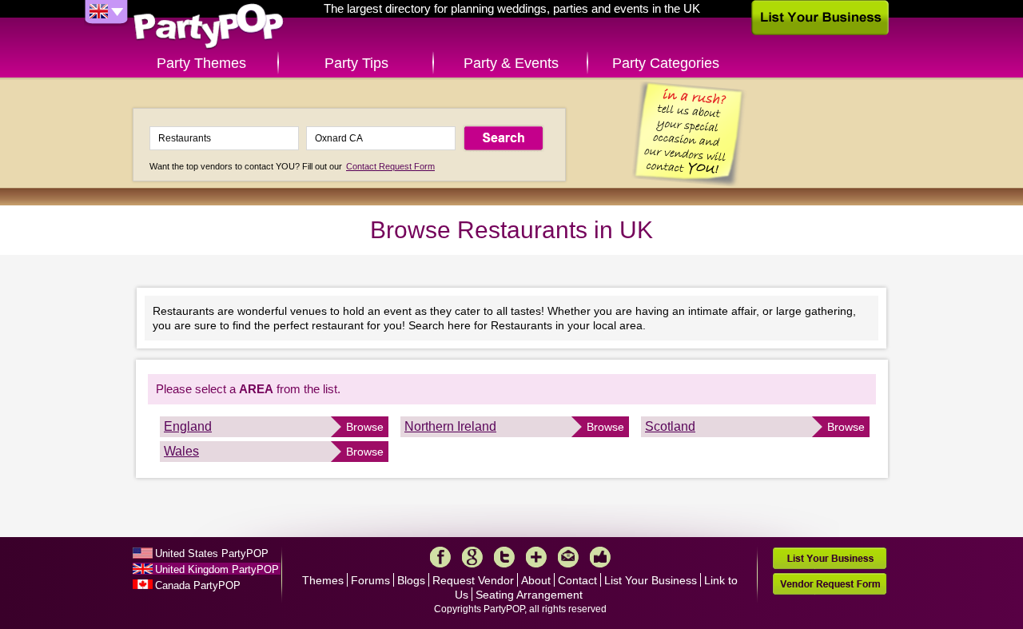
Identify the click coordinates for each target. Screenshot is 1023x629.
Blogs (411, 580)
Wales (181, 451)
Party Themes (201, 63)
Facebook (440, 557)
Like (600, 557)
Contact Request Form (390, 166)
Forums (370, 580)
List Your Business (650, 580)
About (536, 580)
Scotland (670, 426)
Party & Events (511, 63)
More (536, 557)
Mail (568, 557)
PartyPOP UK (209, 26)
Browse (365, 426)
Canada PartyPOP (198, 585)
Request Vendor (473, 580)
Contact (577, 580)
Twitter (504, 557)
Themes (323, 580)
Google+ (472, 557)
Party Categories (665, 63)
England (188, 426)
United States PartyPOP (212, 553)
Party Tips (356, 63)
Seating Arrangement (529, 594)
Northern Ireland (450, 426)
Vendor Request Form (829, 583)
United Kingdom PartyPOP (217, 569)
